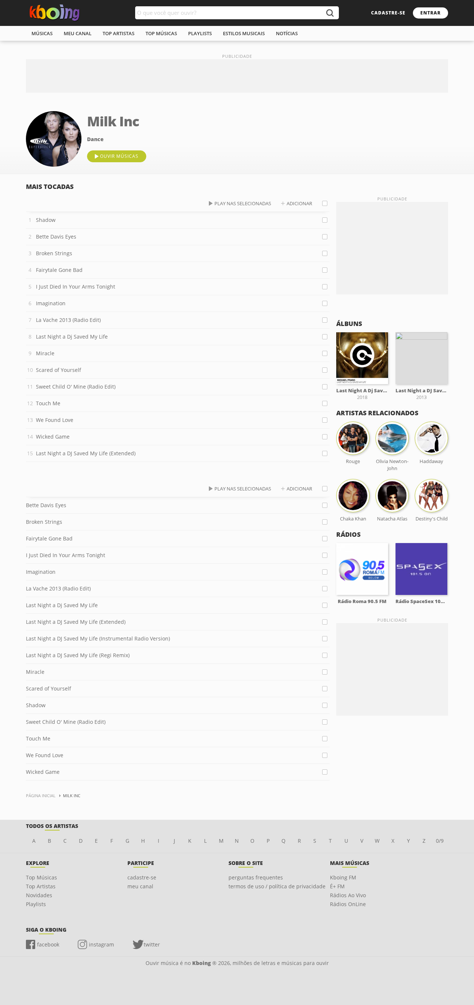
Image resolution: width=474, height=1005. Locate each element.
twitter (152, 944)
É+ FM (337, 886)
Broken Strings (54, 253)
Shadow (46, 219)
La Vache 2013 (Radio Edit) (68, 319)
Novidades (39, 895)
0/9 (440, 840)
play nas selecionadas (242, 203)
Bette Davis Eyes (56, 236)
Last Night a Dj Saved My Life (72, 336)
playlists (200, 33)
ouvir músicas (119, 156)
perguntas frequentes (255, 877)
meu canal (77, 33)
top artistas (118, 33)
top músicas (161, 33)
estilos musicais (244, 33)
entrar (430, 13)
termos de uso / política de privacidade (277, 886)
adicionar (299, 203)
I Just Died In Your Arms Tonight (75, 286)
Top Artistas (41, 886)
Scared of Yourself (58, 369)
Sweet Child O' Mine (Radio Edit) (76, 386)
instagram (101, 944)
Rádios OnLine (348, 904)
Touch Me (48, 403)
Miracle (45, 353)
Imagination (51, 303)
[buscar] (329, 12)
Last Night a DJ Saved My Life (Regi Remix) (78, 655)
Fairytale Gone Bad (59, 269)
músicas (42, 33)
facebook (48, 944)
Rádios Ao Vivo (348, 895)
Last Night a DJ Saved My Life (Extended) (86, 453)
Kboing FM (343, 877)
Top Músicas (41, 877)
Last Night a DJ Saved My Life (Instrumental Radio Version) (98, 638)
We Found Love (54, 419)
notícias (287, 33)
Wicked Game (53, 436)
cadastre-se (388, 13)
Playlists (36, 904)
